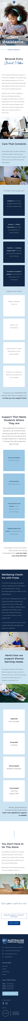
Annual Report (6, 971)
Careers (4, 974)
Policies (4, 969)
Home (3, 49)
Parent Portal (10, 993)
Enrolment (5, 966)
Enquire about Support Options (14, 915)
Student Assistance (13, 49)
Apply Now (14, 923)
